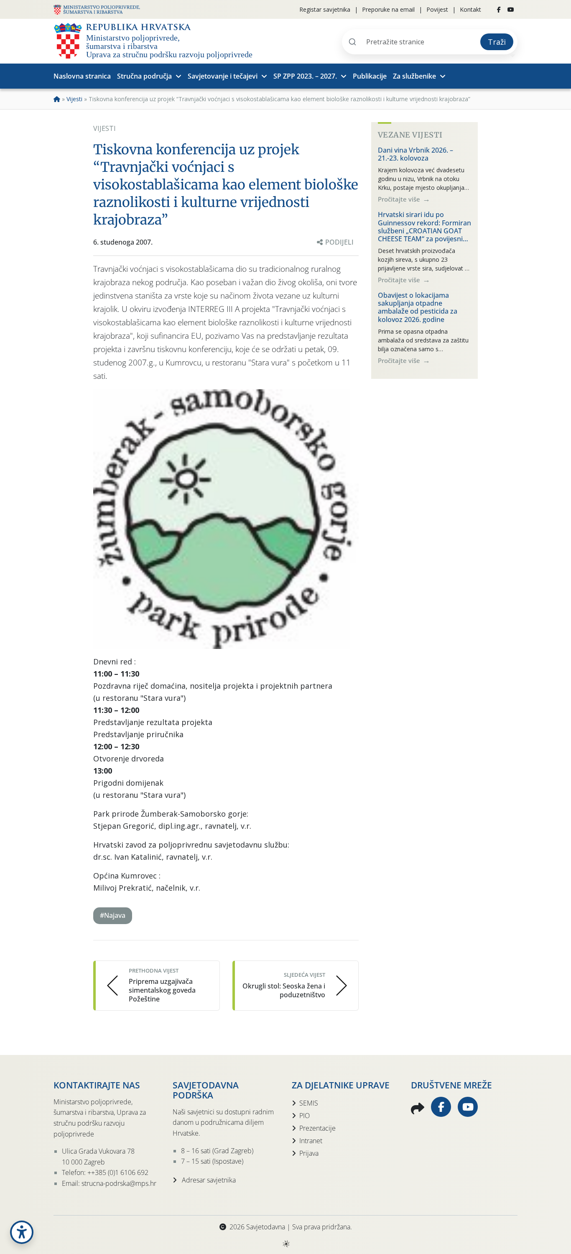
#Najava (112, 915)
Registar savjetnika (324, 9)
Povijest (437, 9)
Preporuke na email (388, 9)
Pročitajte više (400, 199)
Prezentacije (317, 1128)
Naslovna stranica (82, 76)
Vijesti (74, 99)
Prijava (309, 1153)
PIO (304, 1115)
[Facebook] (499, 9)
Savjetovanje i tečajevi (222, 76)
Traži (497, 42)
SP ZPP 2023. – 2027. (305, 76)
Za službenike (414, 76)
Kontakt (470, 9)
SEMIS (308, 1103)
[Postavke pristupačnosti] (21, 1232)
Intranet (310, 1140)
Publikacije (370, 76)
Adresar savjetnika (208, 1180)
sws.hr (285, 1243)
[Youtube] (510, 9)
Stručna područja (144, 76)
